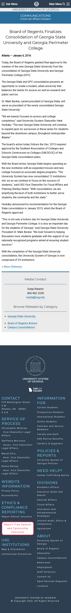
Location (42, 586)
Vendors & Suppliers (50, 443)
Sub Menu (12, 4)
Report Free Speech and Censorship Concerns (17, 528)
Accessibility (10, 495)
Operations (44, 528)
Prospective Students (50, 412)
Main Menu (57, 4)
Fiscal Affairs (45, 504)
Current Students (47, 407)
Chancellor (44, 553)
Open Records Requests (52, 581)
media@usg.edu (35, 297)
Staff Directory (46, 572)
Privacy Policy (10, 491)
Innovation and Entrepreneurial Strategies (46, 512)
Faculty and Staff (48, 434)
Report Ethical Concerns (17, 516)
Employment (44, 567)
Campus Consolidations (21, 327)
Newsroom (43, 562)
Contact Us (44, 576)
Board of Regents (48, 548)
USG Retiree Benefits (50, 439)
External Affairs (47, 500)
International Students (51, 417)
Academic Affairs (48, 487)
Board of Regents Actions (22, 323)
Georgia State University (22, 316)
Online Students (47, 421)
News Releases (13, 266)
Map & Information (13, 549)
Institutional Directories (17, 554)
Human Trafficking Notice (53, 475)
